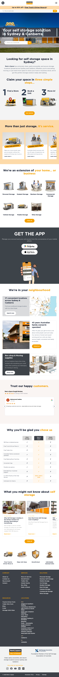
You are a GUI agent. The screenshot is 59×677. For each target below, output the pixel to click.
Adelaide (24, 642)
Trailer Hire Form (7, 604)
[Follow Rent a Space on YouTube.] (15, 668)
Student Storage (45, 585)
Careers (4, 583)
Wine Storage (44, 593)
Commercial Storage (46, 591)
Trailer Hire (24, 581)
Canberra (24, 637)
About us (37, 346)
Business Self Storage (46, 579)
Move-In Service (26, 576)
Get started (29, 113)
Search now (10, 313)
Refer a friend (25, 587)
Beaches (23, 621)
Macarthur (24, 616)
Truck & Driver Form (8, 602)
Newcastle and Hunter (28, 633)
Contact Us (5, 579)
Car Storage (43, 583)
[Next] (56, 518)
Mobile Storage (44, 581)
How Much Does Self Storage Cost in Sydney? (37, 518)
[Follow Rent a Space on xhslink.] (23, 668)
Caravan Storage (45, 589)
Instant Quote (25, 583)
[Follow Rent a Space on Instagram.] (7, 668)
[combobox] (28, 11)
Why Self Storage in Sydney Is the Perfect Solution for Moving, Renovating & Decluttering (13, 520)
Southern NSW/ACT (27, 628)
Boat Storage (44, 587)
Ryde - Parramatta (27, 623)
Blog (3, 606)
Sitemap (44, 674)
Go (29, 42)
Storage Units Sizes (8, 610)
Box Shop (24, 585)
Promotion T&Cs (29, 674)
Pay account (6, 581)
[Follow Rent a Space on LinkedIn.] (19, 668)
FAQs (4, 608)
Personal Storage (45, 576)
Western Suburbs (26, 631)
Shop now (10, 372)
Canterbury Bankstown (28, 607)
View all (29, 220)
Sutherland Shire (26, 629)
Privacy (38, 674)
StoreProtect (25, 579)
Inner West (24, 614)
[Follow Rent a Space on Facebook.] (11, 668)
